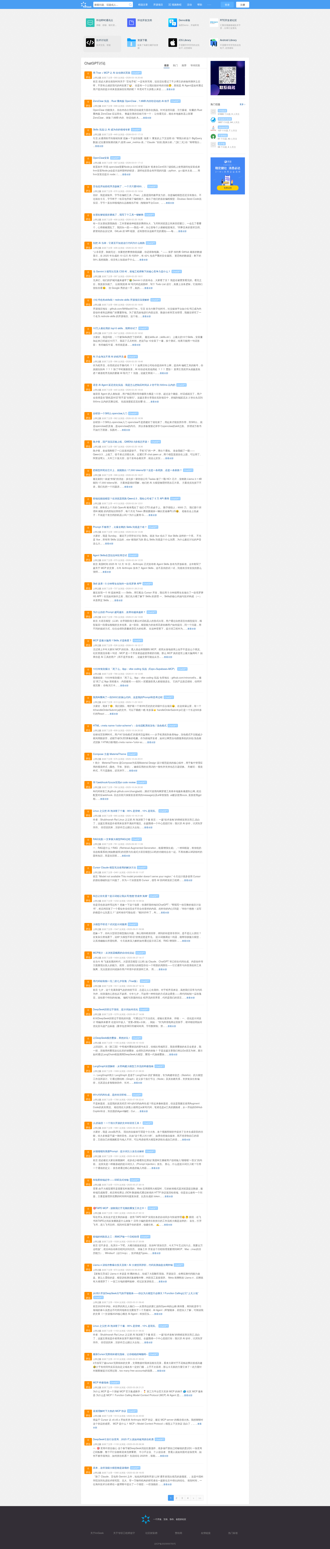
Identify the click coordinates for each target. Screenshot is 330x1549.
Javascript (223, 127)
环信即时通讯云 (104, 20)
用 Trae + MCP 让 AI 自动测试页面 (111, 72)
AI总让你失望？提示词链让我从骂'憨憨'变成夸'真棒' (120, 896)
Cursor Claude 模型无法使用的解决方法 (114, 867)
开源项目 (158, 4)
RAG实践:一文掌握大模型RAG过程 (111, 839)
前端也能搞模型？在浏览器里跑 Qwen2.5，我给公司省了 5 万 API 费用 (131, 498)
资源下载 (142, 40)
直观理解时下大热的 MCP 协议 (109, 1411)
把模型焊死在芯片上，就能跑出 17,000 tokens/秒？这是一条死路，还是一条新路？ (137, 470)
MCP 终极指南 (101, 1382)
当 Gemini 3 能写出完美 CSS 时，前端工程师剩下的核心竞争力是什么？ (131, 271)
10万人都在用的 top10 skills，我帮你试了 (115, 328)
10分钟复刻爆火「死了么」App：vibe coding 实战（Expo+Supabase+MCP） (134, 669)
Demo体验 (184, 20)
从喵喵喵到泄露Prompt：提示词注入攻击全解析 (118, 1151)
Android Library (228, 40)
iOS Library (185, 40)
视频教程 (176, 4)
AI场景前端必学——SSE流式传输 (111, 1179)
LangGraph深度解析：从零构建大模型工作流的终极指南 (123, 1066)
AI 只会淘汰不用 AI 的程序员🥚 (109, 356)
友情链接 (206, 1533)
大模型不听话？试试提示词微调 (110, 924)
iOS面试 (222, 110)
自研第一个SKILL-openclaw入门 (110, 413)
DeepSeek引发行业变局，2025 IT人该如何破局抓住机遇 (123, 1439)
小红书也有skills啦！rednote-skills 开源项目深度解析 (121, 299)
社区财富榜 (151, 1533)
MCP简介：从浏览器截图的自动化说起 (113, 952)
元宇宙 (222, 143)
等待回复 (195, 65)
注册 (242, 4)
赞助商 (178, 1533)
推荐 (184, 65)
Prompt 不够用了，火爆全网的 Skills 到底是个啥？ (120, 527)
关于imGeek (97, 1533)
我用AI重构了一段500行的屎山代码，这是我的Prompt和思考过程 (128, 697)
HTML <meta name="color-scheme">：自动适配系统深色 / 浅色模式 (130, 725)
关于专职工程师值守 (124, 1533)
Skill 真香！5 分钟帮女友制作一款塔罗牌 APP (117, 583)
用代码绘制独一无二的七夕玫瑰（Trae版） (116, 981)
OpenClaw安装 (101, 157)
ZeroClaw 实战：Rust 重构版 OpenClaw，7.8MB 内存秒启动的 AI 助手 (131, 101)
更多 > (242, 104)
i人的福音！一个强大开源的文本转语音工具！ (117, 1123)
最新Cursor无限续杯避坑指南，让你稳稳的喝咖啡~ (120, 1354)
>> (200, 1498)
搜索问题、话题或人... (106, 4)
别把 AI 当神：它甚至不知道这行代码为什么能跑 (119, 243)
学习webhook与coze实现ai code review (114, 782)
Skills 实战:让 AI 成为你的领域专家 (111, 129)
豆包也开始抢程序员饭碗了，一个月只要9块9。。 (119, 186)
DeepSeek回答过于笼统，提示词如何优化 (115, 1009)
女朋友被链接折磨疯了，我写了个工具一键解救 (118, 214)
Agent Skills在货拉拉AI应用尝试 (110, 555)
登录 (227, 4)
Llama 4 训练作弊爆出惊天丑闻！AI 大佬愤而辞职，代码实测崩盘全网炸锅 (133, 1265)
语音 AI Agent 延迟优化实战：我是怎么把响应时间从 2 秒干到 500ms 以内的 (134, 384)
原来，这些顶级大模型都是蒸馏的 (111, 1467)
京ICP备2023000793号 (165, 1543)
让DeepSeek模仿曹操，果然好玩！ (112, 1037)
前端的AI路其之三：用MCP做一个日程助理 (116, 1236)
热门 (175, 65)
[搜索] (130, 5)
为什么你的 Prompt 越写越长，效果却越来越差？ (119, 612)
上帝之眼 (97, 77)
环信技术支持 (225, 118)
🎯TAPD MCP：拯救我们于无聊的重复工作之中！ (120, 1208)
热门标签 (233, 1533)
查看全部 (171, 89)
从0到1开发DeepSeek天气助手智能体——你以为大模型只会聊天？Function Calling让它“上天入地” (146, 1293)
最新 (166, 65)
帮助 (199, 4)
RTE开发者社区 (228, 20)
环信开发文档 (145, 20)
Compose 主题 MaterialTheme (109, 754)
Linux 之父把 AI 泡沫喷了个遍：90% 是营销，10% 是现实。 (125, 810)
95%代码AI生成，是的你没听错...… (112, 1094)
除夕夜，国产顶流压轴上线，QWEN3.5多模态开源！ (121, 441)
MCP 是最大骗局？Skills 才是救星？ (112, 640)
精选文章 (143, 4)
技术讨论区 (102, 40)
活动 (189, 4)
